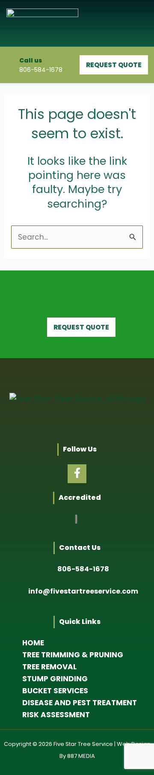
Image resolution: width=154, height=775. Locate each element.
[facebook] (77, 473)
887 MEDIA (81, 756)
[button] (138, 23)
